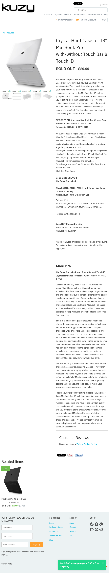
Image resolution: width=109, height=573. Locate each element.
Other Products (94, 14)
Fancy (79, 455)
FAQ (71, 535)
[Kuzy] (18, 8)
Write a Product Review (87, 444)
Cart (104, 20)
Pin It (70, 455)
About (72, 522)
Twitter (92, 524)
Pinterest (96, 529)
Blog (106, 14)
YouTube (92, 529)
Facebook (96, 524)
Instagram (101, 529)
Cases (48, 14)
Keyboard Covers (62, 14)
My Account (103, 5)
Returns (73, 531)
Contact (73, 527)
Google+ (101, 524)
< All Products (7, 32)
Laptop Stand (79, 14)
